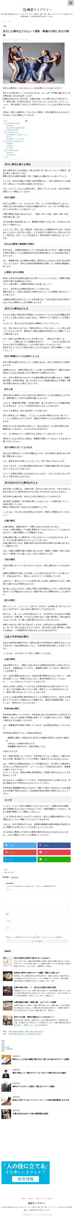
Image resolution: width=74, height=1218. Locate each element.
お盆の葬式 (9, 152)
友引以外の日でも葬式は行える (14, 141)
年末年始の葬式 (11, 155)
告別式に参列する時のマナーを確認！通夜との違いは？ (37, 973)
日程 (12, 872)
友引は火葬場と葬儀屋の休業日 (15, 128)
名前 (7, 914)
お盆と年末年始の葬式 (11, 150)
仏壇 (3, 1045)
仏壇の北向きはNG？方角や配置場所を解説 (30, 1114)
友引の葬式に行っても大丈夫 (15, 139)
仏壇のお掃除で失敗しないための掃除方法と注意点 (24, 1034)
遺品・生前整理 (6, 1049)
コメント (8, 889)
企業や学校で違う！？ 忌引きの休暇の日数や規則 (35, 987)
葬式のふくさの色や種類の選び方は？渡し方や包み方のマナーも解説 (41, 1059)
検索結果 (30, 1198)
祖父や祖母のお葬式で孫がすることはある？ (32, 958)
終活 (3, 1051)
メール (8, 921)
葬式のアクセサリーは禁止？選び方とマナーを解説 (34, 1086)
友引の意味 (9, 125)
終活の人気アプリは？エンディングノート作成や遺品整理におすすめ (41, 1100)
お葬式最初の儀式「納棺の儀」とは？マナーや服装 (35, 1002)
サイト (8, 928)
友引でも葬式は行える (11, 132)
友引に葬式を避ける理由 (12, 123)
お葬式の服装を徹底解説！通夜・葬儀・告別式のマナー (26, 1031)
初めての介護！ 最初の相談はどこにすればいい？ (34, 1017)
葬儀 (6, 869)
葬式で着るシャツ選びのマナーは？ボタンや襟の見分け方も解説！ (40, 1073)
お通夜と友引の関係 (12, 130)
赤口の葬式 (9, 148)
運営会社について (40, 1198)
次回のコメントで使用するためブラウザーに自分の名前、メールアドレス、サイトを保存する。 (35, 937)
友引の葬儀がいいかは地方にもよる (17, 134)
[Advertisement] (37, 1142)
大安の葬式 (9, 146)
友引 (9, 872)
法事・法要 (5, 1047)
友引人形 (9, 137)
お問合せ (23, 1198)
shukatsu (14, 877)
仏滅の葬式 (9, 143)
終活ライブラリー (37, 1203)
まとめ (6, 157)
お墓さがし (50, 1198)
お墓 (3, 1043)
